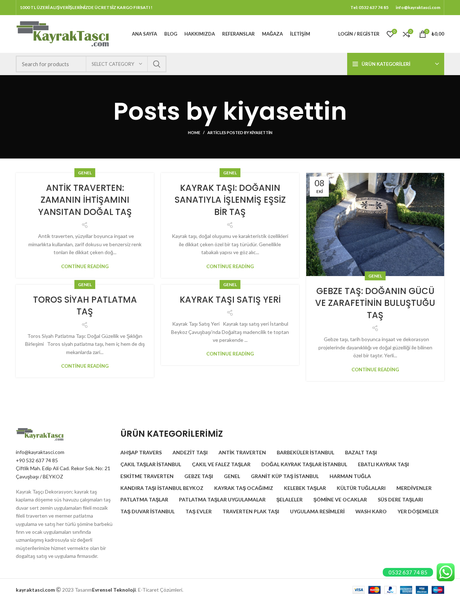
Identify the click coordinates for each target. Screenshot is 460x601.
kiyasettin (285, 111)
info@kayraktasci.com (40, 452)
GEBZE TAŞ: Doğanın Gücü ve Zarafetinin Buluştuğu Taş (375, 303)
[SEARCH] (157, 64)
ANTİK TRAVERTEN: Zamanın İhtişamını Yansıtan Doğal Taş (85, 200)
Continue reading (85, 266)
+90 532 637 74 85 (37, 460)
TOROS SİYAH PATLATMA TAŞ (85, 306)
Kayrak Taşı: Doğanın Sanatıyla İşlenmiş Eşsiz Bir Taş (230, 200)
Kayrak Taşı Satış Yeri (230, 300)
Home (194, 132)
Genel (85, 172)
